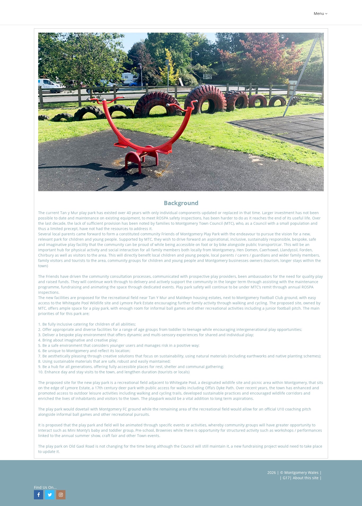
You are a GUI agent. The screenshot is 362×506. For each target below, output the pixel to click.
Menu (319, 13)
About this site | (307, 477)
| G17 (285, 477)
